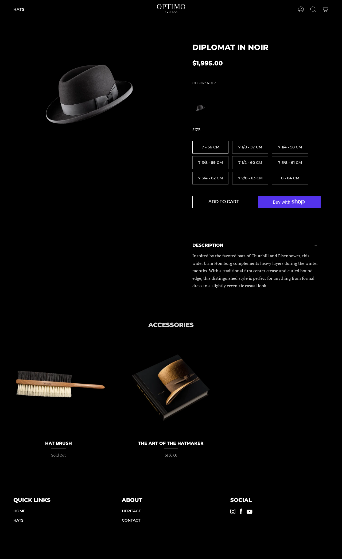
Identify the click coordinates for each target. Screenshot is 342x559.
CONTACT (131, 520)
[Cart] (325, 9)
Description (207, 245)
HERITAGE (131, 511)
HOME (19, 511)
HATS (18, 520)
